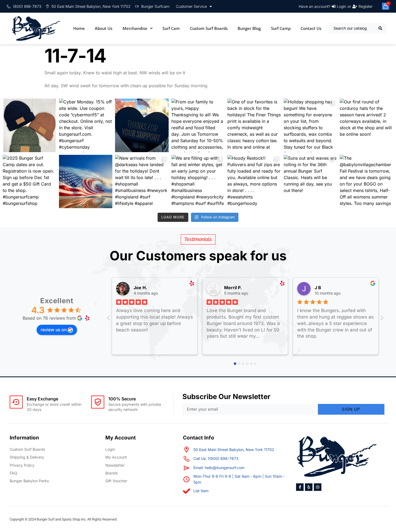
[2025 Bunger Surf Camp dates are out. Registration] (29, 181)
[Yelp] (308, 487)
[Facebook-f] (300, 487)
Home (79, 28)
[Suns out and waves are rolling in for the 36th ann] (310, 181)
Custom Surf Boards (209, 28)
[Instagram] (317, 487)
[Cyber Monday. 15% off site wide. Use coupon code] (86, 125)
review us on (54, 329)
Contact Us (311, 28)
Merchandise (135, 28)
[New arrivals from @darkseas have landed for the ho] (142, 181)
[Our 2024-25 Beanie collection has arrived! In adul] (29, 125)
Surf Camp (281, 28)
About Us (103, 28)
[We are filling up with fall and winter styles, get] (198, 181)
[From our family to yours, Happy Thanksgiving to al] (198, 125)
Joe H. (140, 287)
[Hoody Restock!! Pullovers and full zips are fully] (254, 181)
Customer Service (191, 6)
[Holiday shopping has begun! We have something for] (310, 125)
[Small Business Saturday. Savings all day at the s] (142, 125)
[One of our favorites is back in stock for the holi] (254, 125)
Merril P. (233, 287)
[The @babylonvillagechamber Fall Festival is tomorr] (366, 181)
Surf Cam (171, 28)
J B (318, 287)
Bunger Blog (249, 28)
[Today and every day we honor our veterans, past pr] (86, 181)
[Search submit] (380, 28)
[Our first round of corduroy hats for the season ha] (366, 125)
